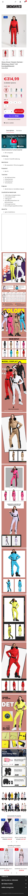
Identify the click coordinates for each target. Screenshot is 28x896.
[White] (11, 90)
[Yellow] (11, 96)
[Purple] (16, 96)
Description (10, 131)
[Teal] (21, 90)
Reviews (19, 131)
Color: (7, 86)
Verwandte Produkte (14, 816)
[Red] (6, 90)
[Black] (16, 90)
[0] (25, 2)
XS (6, 102)
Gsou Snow (5, 68)
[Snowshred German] (14, 7)
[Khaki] (6, 96)
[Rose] (21, 96)
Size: (6, 99)
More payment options (14, 119)
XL (6, 106)
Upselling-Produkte (14, 846)
